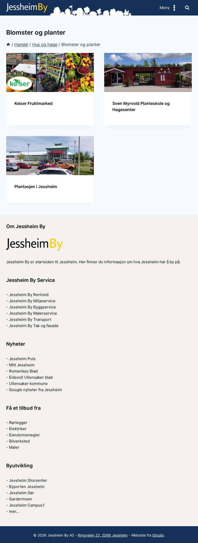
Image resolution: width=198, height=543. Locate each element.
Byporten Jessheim (27, 486)
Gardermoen (20, 499)
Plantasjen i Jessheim (35, 186)
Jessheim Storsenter (28, 480)
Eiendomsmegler (24, 434)
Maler (14, 447)
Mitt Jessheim (22, 364)
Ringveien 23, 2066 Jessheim (103, 535)
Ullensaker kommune (28, 383)
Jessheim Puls (22, 358)
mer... (14, 511)
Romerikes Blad (23, 371)
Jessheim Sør (21, 492)
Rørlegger (18, 422)
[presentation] (50, 72)
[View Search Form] (187, 7)
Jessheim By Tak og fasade (34, 325)
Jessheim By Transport (30, 319)
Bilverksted (19, 441)
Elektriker (18, 428)
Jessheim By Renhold (28, 294)
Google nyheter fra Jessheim (35, 389)
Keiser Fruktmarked (33, 103)
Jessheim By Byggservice (32, 307)
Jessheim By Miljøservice (32, 300)
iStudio (158, 535)
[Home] (8, 44)
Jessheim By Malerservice (33, 313)
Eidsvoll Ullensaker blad (31, 377)
